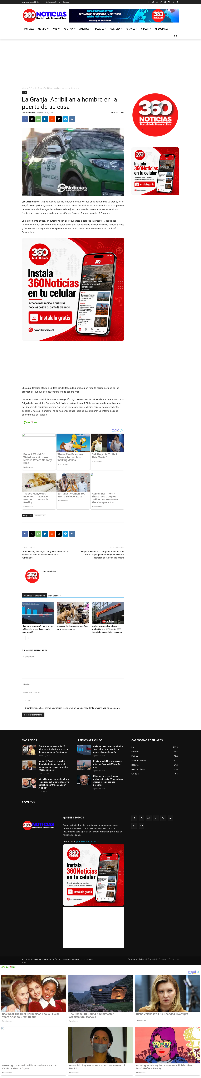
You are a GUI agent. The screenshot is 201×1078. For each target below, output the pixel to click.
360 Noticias (30, 113)
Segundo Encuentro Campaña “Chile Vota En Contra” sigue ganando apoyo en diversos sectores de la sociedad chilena (102, 554)
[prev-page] (24, 638)
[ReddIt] (52, 119)
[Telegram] (65, 119)
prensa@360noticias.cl (87, 841)
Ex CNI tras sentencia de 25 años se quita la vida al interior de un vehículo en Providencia (53, 749)
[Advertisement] (100, 61)
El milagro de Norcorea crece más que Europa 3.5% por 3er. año (107, 764)
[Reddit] (157, 2)
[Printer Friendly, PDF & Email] (30, 423)
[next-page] (28, 638)
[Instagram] (153, 2)
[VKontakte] (169, 2)
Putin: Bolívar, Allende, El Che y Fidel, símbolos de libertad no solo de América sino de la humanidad (45, 554)
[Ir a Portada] (45, 16)
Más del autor (54, 596)
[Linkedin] (45, 119)
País (30, 88)
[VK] (72, 119)
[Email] (59, 119)
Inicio (24, 88)
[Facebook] (149, 2)
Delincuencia (40, 516)
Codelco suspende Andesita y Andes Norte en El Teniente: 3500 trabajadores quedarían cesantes (107, 629)
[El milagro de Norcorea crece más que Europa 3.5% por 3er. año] (84, 765)
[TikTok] (161, 2)
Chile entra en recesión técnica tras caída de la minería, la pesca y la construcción (37, 629)
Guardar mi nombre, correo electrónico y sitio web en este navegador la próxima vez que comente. (72, 708)
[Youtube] (177, 2)
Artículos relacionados (34, 596)
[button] (175, 35)
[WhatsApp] (173, 2)
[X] (165, 2)
